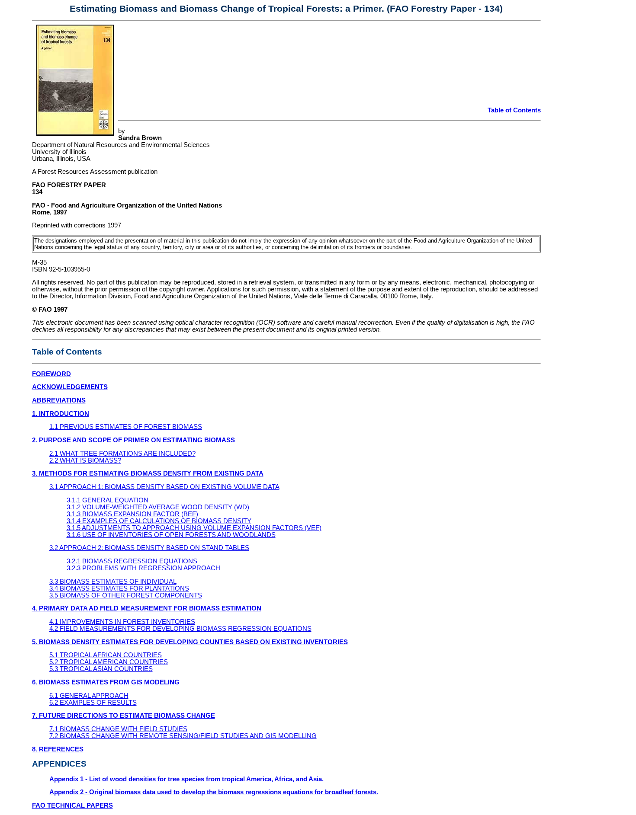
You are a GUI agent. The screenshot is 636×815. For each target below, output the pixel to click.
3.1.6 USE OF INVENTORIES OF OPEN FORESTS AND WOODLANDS (171, 534)
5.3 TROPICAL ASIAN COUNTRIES (101, 668)
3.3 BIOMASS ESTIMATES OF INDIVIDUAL (113, 581)
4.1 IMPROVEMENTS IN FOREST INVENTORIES (122, 621)
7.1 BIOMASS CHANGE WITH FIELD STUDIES (118, 729)
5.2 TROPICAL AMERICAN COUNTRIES (108, 661)
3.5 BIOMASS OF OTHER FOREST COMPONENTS (125, 595)
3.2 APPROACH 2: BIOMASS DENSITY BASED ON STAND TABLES (149, 547)
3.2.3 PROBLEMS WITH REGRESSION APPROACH (143, 568)
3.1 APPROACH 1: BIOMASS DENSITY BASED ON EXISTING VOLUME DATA (164, 486)
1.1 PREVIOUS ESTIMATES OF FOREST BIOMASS (125, 426)
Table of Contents (514, 110)
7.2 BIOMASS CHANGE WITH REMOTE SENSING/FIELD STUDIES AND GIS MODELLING (183, 735)
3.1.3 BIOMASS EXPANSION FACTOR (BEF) (132, 514)
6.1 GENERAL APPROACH (88, 695)
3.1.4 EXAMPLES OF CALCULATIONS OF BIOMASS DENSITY (159, 521)
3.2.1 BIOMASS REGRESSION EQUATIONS (132, 561)
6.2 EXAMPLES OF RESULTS (93, 702)
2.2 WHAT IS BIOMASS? (85, 460)
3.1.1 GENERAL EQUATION (107, 500)
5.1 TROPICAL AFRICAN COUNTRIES (105, 655)
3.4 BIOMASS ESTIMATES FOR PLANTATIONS (119, 588)
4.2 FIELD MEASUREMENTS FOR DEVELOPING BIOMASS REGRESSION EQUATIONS (180, 628)
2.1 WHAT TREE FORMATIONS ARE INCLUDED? (122, 453)
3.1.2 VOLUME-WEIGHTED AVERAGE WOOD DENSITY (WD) (158, 507)
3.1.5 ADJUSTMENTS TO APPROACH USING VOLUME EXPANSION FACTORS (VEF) (194, 527)
